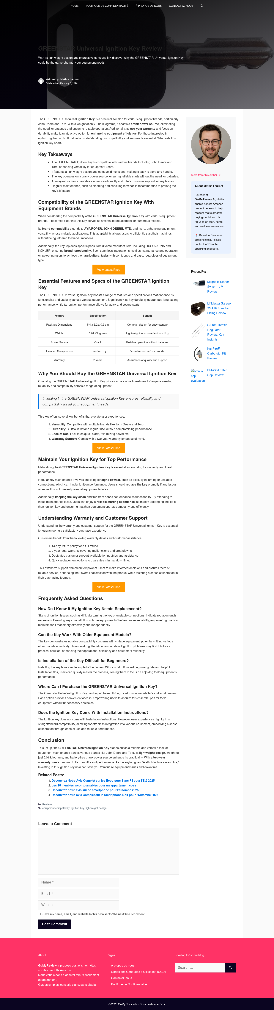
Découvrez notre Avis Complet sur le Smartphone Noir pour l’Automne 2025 (105, 795)
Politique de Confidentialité (107, 5)
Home (74, 5)
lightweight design (96, 808)
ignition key (77, 808)
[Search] (230, 967)
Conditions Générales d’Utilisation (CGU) (138, 972)
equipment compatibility (56, 808)
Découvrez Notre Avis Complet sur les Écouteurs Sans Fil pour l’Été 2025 (103, 780)
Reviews (47, 804)
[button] (202, 5)
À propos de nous (149, 5)
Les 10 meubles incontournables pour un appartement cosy (94, 785)
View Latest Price (108, 269)
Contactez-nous (181, 5)
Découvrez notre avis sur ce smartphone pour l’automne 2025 (95, 790)
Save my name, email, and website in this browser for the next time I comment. (93, 914)
